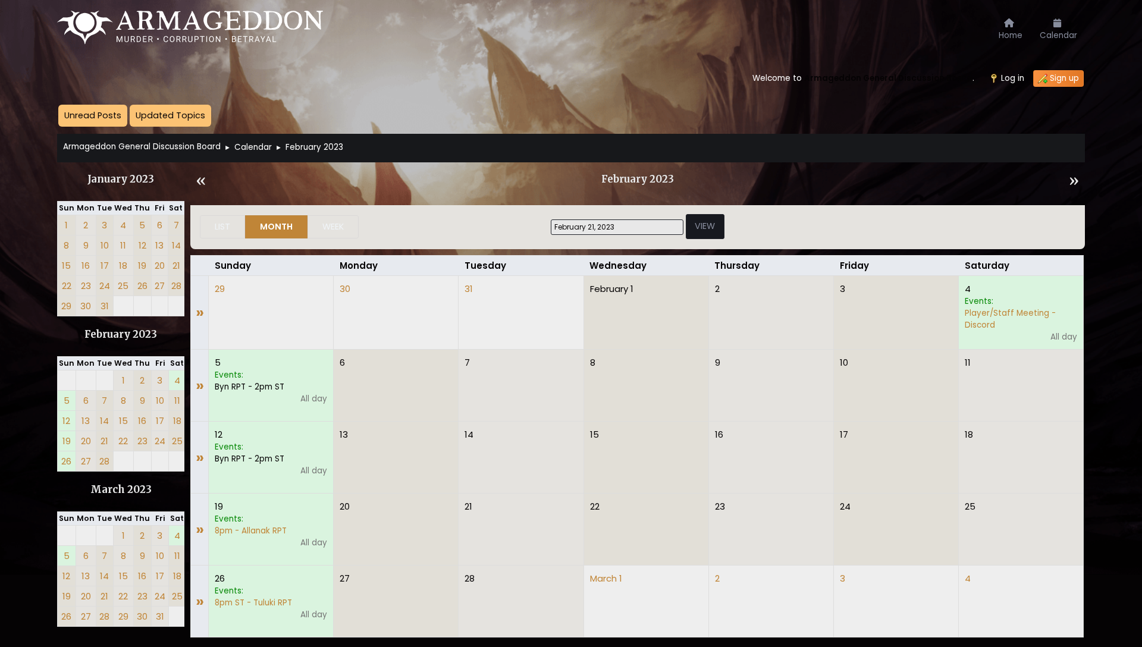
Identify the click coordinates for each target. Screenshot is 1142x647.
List (222, 227)
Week (333, 227)
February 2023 (120, 334)
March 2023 (121, 489)
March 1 (606, 578)
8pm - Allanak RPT (251, 530)
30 (345, 288)
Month (276, 227)
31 (469, 288)
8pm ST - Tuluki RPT (253, 602)
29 (220, 288)
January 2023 (120, 179)
